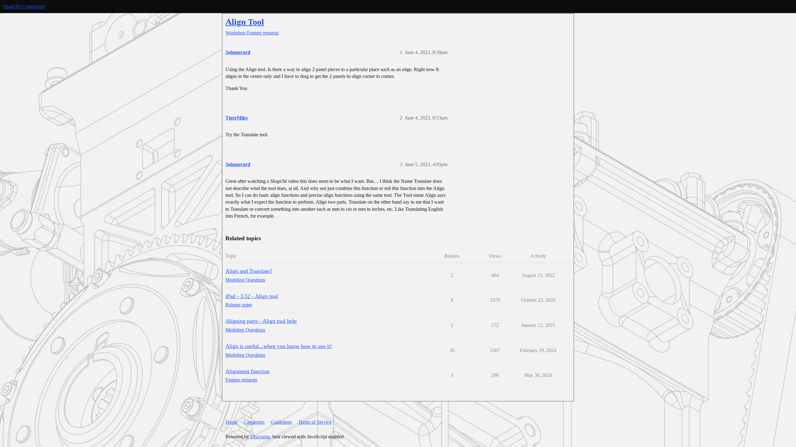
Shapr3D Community (24, 6)
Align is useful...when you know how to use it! (278, 346)
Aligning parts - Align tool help (261, 321)
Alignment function (247, 371)
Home (231, 422)
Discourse (260, 436)
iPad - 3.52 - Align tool (251, 296)
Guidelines (281, 422)
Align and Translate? (248, 271)
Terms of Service (314, 422)
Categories (254, 422)
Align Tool (244, 22)
